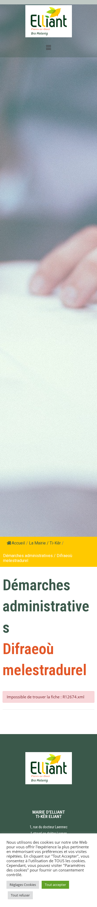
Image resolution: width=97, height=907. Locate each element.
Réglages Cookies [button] (23, 884)
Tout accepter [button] (55, 884)
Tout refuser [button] (20, 895)
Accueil (18, 543)
